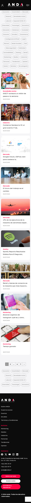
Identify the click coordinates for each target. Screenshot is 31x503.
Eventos (4, 413)
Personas (6, 61)
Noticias (13, 66)
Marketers (15, 30)
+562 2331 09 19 (6, 466)
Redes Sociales (17, 43)
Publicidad (22, 48)
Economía (6, 12)
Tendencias (16, 61)
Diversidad (5, 25)
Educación (6, 30)
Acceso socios (10, 481)
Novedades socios (19, 16)
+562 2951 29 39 (6, 463)
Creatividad (16, 12)
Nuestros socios (6, 410)
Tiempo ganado (9, 346)
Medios (16, 57)
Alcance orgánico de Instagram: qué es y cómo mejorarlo (13, 317)
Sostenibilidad (8, 52)
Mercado (25, 12)
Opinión (25, 61)
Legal (24, 39)
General (8, 16)
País (25, 43)
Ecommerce (24, 34)
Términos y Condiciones (9, 420)
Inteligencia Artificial (12, 39)
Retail (25, 52)
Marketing (7, 57)
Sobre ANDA (5, 406)
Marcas (6, 43)
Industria (24, 57)
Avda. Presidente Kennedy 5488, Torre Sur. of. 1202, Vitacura (14, 459)
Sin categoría (23, 66)
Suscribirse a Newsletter (7, 486)
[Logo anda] (15, 5)
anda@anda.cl (6, 470)
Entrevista (25, 25)
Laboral (8, 21)
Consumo (6, 34)
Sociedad (25, 30)
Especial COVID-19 (19, 21)
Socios (6, 66)
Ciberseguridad (11, 48)
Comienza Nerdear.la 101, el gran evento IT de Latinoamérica (14, 128)
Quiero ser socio (11, 476)
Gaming (18, 52)
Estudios (14, 34)
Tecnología (15, 25)
